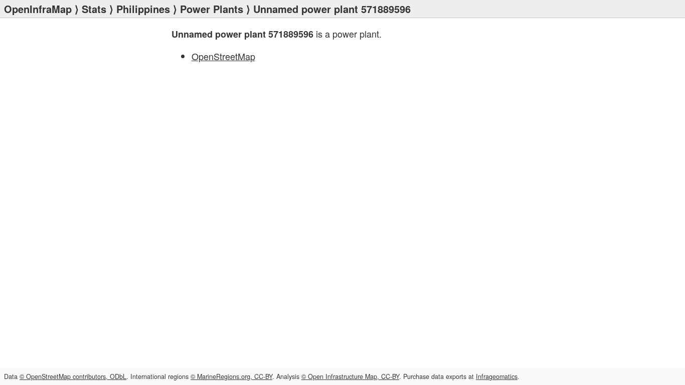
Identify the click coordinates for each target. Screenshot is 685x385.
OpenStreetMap (223, 56)
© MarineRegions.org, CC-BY (231, 376)
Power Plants (211, 9)
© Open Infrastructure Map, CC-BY (350, 376)
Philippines (143, 9)
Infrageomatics (497, 376)
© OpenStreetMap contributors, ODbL (73, 376)
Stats (94, 9)
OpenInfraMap (38, 9)
